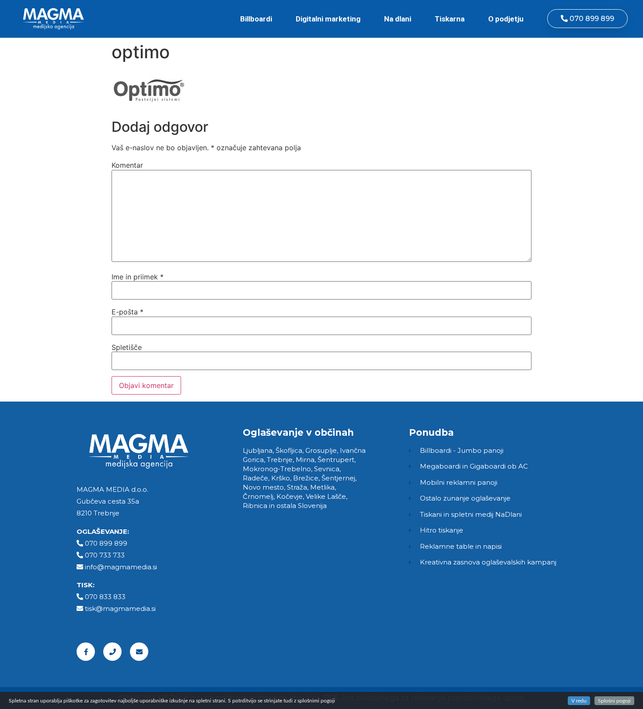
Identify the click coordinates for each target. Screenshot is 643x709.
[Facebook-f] (86, 651)
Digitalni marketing (328, 18)
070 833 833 (105, 597)
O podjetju (506, 18)
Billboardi (256, 18)
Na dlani (397, 18)
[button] (587, 18)
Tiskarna (450, 18)
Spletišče (127, 347)
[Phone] (112, 651)
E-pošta (127, 311)
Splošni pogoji (614, 700)
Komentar (127, 165)
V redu (579, 700)
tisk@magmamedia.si (120, 608)
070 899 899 (106, 543)
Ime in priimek (138, 276)
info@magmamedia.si (121, 567)
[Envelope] (139, 651)
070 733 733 (105, 555)
